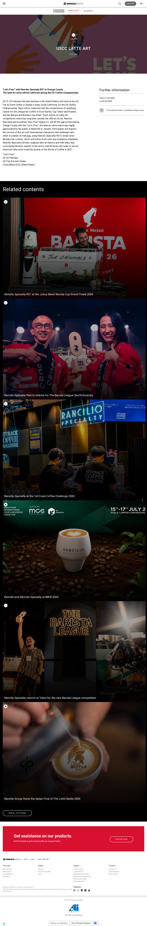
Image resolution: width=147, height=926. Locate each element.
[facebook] (85, 890)
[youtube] (89, 890)
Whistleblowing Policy (81, 874)
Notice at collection (59, 923)
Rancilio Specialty (44, 872)
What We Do (7, 872)
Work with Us (113, 874)
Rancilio (41, 869)
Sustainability (8, 874)
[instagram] (74, 890)
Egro (39, 874)
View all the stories (17, 813)
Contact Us (113, 869)
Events (73, 39)
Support (130, 4)
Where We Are (114, 872)
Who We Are (7, 869)
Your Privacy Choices (80, 923)
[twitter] (78, 890)
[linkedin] (82, 890)
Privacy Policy (78, 869)
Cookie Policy (78, 872)
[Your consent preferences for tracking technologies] (4, 924)
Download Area (79, 881)
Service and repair (80, 879)
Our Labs (6, 876)
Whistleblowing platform (82, 876)
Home (26, 859)
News (33, 859)
